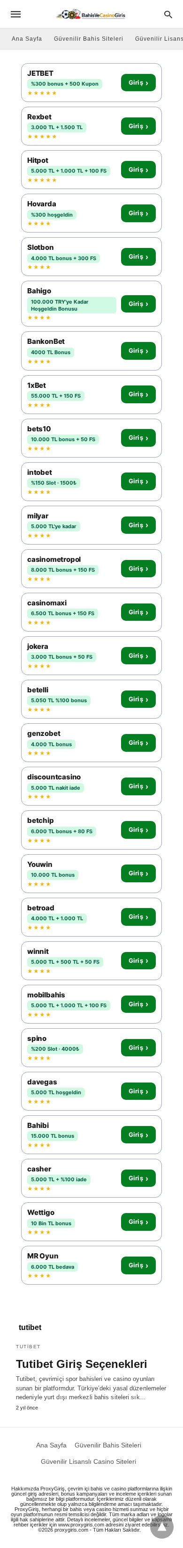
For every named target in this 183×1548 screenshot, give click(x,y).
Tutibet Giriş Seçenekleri (81, 1364)
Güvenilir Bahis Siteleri (88, 39)
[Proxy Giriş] (91, 14)
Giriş (138, 82)
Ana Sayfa (27, 39)
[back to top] (162, 1527)
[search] (168, 14)
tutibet (28, 1346)
